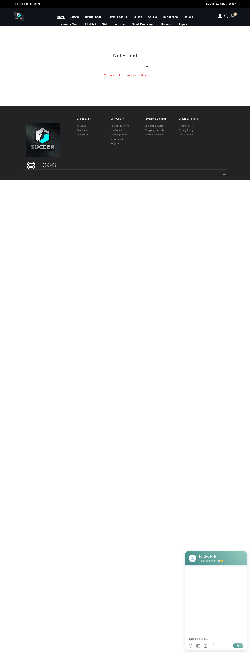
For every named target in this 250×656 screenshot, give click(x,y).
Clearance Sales (69, 24)
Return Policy (186, 125)
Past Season (147, 31)
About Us (81, 125)
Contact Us (82, 134)
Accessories (170, 31)
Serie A (152, 16)
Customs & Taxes (154, 125)
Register (115, 143)
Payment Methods (154, 134)
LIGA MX (90, 24)
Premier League (116, 16)
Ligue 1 (188, 16)
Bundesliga (170, 16)
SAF (105, 24)
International (93, 16)
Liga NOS (185, 24)
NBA (131, 31)
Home (61, 16)
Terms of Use (186, 134)
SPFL (75, 31)
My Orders (116, 130)
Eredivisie (119, 24)
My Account (117, 139)
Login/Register (216, 3)
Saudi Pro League (143, 24)
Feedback (82, 130)
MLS (119, 31)
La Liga (137, 16)
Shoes (74, 16)
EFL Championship (97, 31)
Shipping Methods (154, 130)
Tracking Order (119, 134)
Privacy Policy (186, 130)
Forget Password (120, 125)
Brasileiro (167, 24)
